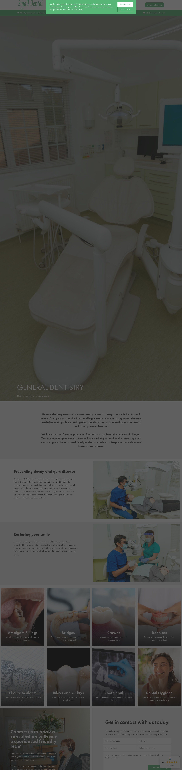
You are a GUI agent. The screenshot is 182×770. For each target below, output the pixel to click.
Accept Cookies (125, 4)
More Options (125, 9)
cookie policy (78, 9)
